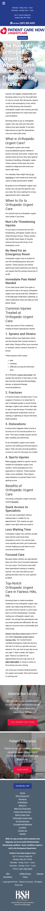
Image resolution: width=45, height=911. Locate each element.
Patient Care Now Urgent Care (17, 634)
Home (22, 793)
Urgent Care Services (22, 812)
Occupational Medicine (22, 824)
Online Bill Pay (22, 38)
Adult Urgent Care (22, 815)
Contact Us (22, 831)
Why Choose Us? (22, 796)
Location (22, 827)
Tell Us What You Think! (22, 722)
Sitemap (40, 874)
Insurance (22, 799)
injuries (13, 461)
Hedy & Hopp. (26, 904)
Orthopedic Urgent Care (22, 818)
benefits (15, 502)
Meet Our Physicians (22, 809)
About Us (22, 805)
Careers (22, 834)
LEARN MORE (22, 769)
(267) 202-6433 (27, 23)
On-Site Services (22, 821)
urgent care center (25, 375)
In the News (22, 802)
